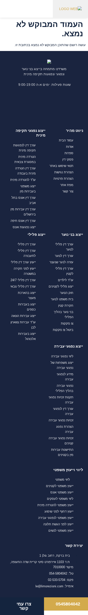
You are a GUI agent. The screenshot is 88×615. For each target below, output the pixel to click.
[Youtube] (36, 106)
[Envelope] (20, 106)
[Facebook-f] (67, 106)
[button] (17, 9)
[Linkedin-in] (52, 106)
